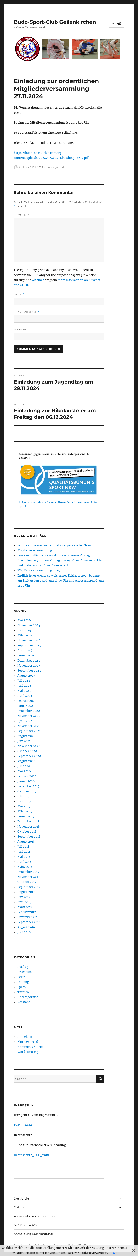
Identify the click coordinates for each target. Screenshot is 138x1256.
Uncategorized (55, 167)
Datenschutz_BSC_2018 (31, 1155)
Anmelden (24, 1036)
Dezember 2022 (28, 711)
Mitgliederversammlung (34, 550)
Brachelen (24, 972)
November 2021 (28, 726)
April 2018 (24, 861)
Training (19, 1207)
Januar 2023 (25, 705)
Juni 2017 (23, 897)
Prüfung (23, 982)
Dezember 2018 (28, 821)
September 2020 (29, 756)
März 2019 (24, 811)
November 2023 (28, 665)
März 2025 (25, 635)
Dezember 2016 (28, 917)
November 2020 (28, 746)
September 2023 (29, 670)
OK (115, 1253)
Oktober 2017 (26, 882)
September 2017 (28, 887)
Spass (21, 987)
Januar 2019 (25, 816)
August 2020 (26, 761)
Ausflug (22, 967)
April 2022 (24, 721)
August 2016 (26, 927)
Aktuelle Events (25, 1225)
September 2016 (29, 922)
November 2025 (28, 625)
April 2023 (24, 695)
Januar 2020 (26, 781)
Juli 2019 (23, 796)
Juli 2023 (23, 680)
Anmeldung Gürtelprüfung (33, 1234)
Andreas (24, 167)
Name (19, 294)
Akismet (38, 280)
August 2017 (26, 892)
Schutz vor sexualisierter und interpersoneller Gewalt (55, 545)
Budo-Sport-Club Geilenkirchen (55, 22)
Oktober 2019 (27, 791)
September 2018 (28, 836)
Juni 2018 (24, 851)
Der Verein (21, 1198)
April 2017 (24, 902)
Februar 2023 (26, 700)
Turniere (23, 992)
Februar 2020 (26, 776)
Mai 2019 (23, 806)
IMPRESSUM (23, 1125)
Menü (116, 24)
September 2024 (29, 645)
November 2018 (28, 826)
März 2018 (24, 866)
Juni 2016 (24, 932)
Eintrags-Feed (27, 1041)
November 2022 (28, 716)
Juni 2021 (24, 741)
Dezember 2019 (28, 786)
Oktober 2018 (26, 831)
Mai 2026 (24, 620)
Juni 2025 (24, 630)
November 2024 (28, 640)
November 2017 (28, 877)
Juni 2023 (24, 685)
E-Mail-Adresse (26, 312)
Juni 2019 (24, 801)
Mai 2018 (23, 856)
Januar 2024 (26, 655)
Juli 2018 (23, 846)
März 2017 (24, 907)
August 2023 (26, 675)
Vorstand (24, 1002)
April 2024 (24, 650)
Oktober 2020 (27, 751)
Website (20, 329)
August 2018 (26, 841)
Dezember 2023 (28, 660)
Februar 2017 (26, 912)
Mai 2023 (24, 690)
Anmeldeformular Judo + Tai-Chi (37, 1216)
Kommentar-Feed (30, 1046)
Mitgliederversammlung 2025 (38, 570)
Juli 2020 (23, 766)
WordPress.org (27, 1052)
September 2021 (28, 731)
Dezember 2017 (28, 872)
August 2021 (26, 736)
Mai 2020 (24, 771)
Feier (21, 977)
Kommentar (24, 214)
